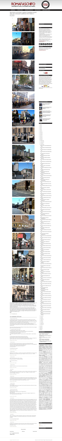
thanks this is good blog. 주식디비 (43, 337)
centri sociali (42, 360)
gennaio (41, 324)
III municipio (50, 373)
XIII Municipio (43, 407)
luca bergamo (45, 377)
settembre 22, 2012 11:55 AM (13, 340)
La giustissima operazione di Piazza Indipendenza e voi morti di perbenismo (47, 108)
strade (43, 400)
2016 (40, 134)
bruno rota (40, 358)
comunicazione (50, 362)
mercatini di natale (48, 382)
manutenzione (40, 379)
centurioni (45, 360)
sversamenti (40, 401)
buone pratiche (45, 358)
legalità (45, 376)
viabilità (42, 405)
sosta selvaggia (46, 399)
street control (45, 400)
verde (50, 404)
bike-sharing (42, 357)
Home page (23, 431)
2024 (40, 127)
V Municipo (43, 404)
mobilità (51, 383)
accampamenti (44, 348)
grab (49, 371)
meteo (51, 382)
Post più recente (12, 431)
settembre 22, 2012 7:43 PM (13, 387)
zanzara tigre (47, 409)
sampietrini (40, 396)
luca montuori (49, 377)
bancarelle (45, 356)
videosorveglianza (45, 405)
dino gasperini (44, 365)
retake (43, 394)
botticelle (49, 357)
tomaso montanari (50, 402)
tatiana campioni (48, 401)
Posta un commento (23, 429)
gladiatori (48, 371)
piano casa (43, 389)
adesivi (44, 349)
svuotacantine (45, 401)
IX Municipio (43, 375)
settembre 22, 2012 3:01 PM (13, 374)
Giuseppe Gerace (43, 371)
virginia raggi (47, 406)
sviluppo (43, 401)
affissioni (41, 350)
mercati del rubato (43, 382)
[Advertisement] (45, 17)
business (51, 358)
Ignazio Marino (41, 373)
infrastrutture (47, 374)
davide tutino (51, 364)
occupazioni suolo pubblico (45, 385)
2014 (40, 137)
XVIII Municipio (41, 409)
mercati (40, 382)
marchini (43, 379)
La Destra (47, 375)
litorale (39, 377)
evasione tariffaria (41, 367)
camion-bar (42, 359)
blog (46, 357)
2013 (40, 138)
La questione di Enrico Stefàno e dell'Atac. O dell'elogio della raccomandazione (47, 119)
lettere (48, 376)
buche (42, 358)
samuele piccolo (43, 396)
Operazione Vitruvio (48, 386)
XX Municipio (44, 409)
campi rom (46, 359)
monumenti (43, 384)
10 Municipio (46, 345)
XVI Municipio (44, 408)
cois (49, 361)
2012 (40, 139)
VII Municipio (49, 405)
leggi (46, 376)
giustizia (46, 371)
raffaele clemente (45, 392)
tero (51, 401)
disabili (51, 365)
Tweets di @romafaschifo (42, 68)
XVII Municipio (50, 408)
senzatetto (51, 397)
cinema (42, 361)
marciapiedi (46, 379)
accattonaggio (48, 348)
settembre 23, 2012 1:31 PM (13, 420)
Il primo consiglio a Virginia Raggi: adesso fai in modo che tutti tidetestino (47, 104)
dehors (42, 365)
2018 (40, 132)
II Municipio (45, 373)
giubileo (40, 371)
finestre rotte (47, 368)
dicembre (41, 140)
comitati (51, 361)
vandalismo (47, 404)
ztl (50, 409)
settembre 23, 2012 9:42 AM (13, 412)
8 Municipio (47, 347)
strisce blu (48, 400)
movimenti (46, 384)
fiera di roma (44, 368)
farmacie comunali (41, 368)
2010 (40, 327)
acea (51, 348)
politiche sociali (50, 390)
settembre (41, 144)
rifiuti (49, 394)
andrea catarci (45, 352)
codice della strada (47, 361)
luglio (41, 317)
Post (40, 424)
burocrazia (49, 358)
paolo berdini (47, 387)
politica (48, 390)
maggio (41, 319)
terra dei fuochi (41, 402)
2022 (40, 128)
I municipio (50, 372)
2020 (40, 129)
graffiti (51, 371)
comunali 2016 (45, 362)
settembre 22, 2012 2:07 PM (13, 367)
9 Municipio (50, 347)
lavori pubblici (41, 376)
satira (47, 396)
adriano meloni (47, 349)
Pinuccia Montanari (48, 389)
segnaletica (46, 397)
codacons (44, 361)
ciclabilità (40, 361)
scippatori (40, 397)
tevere (45, 402)
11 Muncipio (49, 345)
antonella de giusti (48, 353)
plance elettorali (42, 390)
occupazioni (40, 385)
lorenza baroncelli (42, 377)
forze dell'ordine (43, 369)
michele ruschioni (48, 383)
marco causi (49, 379)
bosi (47, 357)
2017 (40, 133)
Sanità (46, 396)
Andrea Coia (49, 352)
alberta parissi (46, 350)
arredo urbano (42, 355)
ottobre (41, 143)
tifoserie (47, 402)
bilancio (45, 357)
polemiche (45, 390)
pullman (40, 392)
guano (39, 372)
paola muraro (44, 387)
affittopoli (44, 350)
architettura (50, 354)
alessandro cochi (50, 350)
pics (44, 389)
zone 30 (49, 409)
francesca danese (50, 369)
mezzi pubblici (41, 383)
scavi (49, 396)
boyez (51, 357)
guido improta (42, 372)
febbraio (41, 323)
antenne (45, 353)
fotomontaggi (47, 369)
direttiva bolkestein (48, 365)
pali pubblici (41, 387)
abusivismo (40, 348)
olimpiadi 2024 (50, 385)
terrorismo (44, 402)
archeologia (45, 354)
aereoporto (51, 349)
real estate (42, 393)
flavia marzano (50, 368)
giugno (41, 318)
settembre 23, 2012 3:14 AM (13, 396)
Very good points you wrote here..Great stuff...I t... (45, 335)
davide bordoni (47, 364)
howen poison (45, 372)
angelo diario (42, 353)
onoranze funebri (44, 386)
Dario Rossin (45, 364)
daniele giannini (42, 364)
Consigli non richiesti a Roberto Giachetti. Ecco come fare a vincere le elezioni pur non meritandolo (47, 112)
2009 (40, 328)
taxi (50, 401)
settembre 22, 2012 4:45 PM (13, 381)
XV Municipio (40, 408)
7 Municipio (43, 347)
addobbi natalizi (41, 349)
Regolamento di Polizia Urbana (48, 393)
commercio (40, 362)
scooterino (43, 397)
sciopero (51, 396)
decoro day (40, 365)
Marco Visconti (46, 380)
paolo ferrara (51, 387)
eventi (44, 367)
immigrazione (43, 374)
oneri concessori (40, 386)
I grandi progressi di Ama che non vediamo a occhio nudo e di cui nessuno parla (47, 115)
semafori (49, 397)
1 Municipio (41, 345)
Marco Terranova (42, 380)
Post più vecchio (35, 431)
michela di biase (44, 383)
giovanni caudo (50, 370)
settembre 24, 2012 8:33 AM (13, 426)
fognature (40, 369)
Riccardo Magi (46, 394)
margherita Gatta (50, 380)
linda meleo (50, 376)
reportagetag (40, 394)
